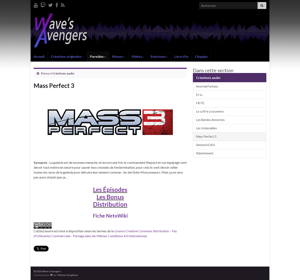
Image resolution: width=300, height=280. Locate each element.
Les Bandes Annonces (210, 120)
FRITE (200, 103)
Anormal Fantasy (207, 86)
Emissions (158, 56)
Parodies (97, 56)
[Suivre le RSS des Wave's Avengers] (63, 4)
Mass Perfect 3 (206, 136)
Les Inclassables (206, 128)
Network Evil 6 (205, 145)
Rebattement (204, 153)
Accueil (39, 56)
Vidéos (137, 56)
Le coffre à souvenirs (210, 111)
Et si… (200, 94)
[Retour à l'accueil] (150, 31)
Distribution (110, 204)
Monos (117, 56)
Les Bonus (110, 196)
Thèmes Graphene (67, 275)
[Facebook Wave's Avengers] (56, 4)
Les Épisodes (110, 189)
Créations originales (66, 56)
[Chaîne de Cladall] (36, 4)
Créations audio (63, 73)
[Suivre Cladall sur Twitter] (50, 4)
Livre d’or (181, 56)
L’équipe (201, 56)
